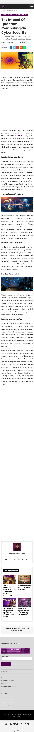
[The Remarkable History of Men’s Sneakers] (24, 579)
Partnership (4, 683)
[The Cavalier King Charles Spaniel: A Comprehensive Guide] (9, 602)
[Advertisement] (17, 109)
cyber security (23, 136)
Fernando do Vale (21, 14)
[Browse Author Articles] (17, 547)
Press (2, 677)
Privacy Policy (5, 705)
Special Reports (7, 14)
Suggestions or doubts (7, 680)
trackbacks (23, 628)
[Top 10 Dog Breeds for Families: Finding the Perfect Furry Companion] (9, 579)
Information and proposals (8, 686)
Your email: (4, 656)
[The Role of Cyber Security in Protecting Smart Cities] (24, 602)
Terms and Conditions (7, 702)
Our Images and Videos (7, 699)
